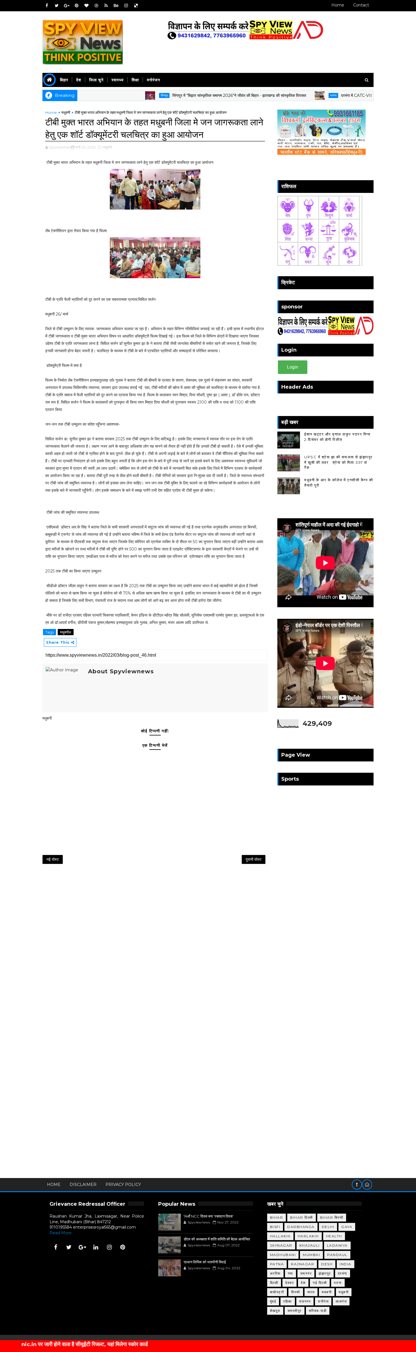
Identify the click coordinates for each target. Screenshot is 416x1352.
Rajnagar (302, 1264)
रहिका (287, 1301)
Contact (361, 5)
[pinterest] (76, 5)
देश (78, 79)
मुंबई (273, 1301)
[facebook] (46, 5)
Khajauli (309, 1245)
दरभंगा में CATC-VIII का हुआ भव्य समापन (337, 95)
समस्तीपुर (295, 1311)
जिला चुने (96, 79)
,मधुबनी (107, 147)
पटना (338, 1283)
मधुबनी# (65, 632)
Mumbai (311, 1255)
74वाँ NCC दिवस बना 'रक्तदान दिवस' (208, 1216)
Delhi (328, 1227)
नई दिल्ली (320, 1283)
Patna (277, 1264)
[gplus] (66, 5)
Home (337, 5)
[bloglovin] (86, 5)
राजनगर (305, 1301)
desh (327, 1264)
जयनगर (306, 1273)
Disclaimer (83, 1184)
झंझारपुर (325, 1273)
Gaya (346, 1227)
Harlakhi (308, 1236)
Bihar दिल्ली (301, 1217)
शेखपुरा (275, 1311)
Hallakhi (280, 1236)
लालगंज (341, 1301)
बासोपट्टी (277, 1292)
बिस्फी (295, 1292)
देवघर (289, 1283)
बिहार (64, 79)
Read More (61, 1232)
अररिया (275, 1273)
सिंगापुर (130, 95)
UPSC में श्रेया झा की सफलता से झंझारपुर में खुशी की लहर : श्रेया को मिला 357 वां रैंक (338, 462)
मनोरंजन (153, 79)
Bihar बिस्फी (332, 1217)
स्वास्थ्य (117, 79)
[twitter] (56, 5)
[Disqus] (155, 942)
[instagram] (126, 5)
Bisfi (275, 1227)
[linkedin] (96, 1247)
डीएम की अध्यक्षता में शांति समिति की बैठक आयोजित (217, 1239)
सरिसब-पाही (318, 1311)
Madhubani (283, 1255)
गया (290, 1273)
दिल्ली (274, 1283)
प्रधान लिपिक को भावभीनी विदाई (205, 1262)
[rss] (106, 5)
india (345, 1264)
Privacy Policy (123, 1184)
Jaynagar (281, 1245)
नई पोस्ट (52, 859)
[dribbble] (96, 5)
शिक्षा (135, 79)
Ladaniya (337, 1245)
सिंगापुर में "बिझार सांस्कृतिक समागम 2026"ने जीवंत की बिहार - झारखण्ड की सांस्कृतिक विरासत (205, 95)
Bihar (276, 1217)
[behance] (116, 5)
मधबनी (327, 1292)
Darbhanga (301, 1227)
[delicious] (136, 5)
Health (334, 1236)
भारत (311, 1292)
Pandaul (337, 1255)
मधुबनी (65, 112)
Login (292, 367)
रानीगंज (323, 1301)
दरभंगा (299, 95)
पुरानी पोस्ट (253, 859)
